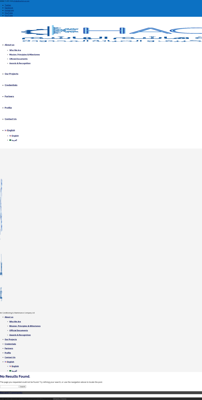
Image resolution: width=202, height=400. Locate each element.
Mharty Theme (59, 398)
